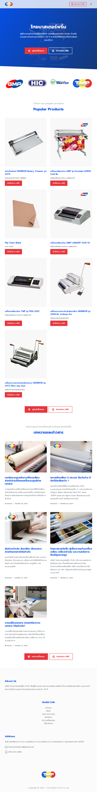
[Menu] (91, 4)
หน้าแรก (48, 707)
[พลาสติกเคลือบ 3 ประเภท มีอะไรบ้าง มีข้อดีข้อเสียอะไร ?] (71, 457)
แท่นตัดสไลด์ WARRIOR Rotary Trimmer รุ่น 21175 (25, 173)
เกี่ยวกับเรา (48, 723)
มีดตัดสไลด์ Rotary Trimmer (15, 178)
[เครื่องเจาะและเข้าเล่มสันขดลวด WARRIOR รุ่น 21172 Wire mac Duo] (26, 354)
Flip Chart (9, 246)
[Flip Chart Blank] (26, 213)
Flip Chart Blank (13, 242)
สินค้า (48, 711)
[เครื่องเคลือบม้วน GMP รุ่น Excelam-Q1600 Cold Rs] (71, 142)
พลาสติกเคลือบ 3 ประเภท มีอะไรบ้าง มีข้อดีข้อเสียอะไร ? (70, 479)
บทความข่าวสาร (48, 714)
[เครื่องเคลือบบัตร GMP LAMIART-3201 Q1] (71, 213)
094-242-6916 (15, 752)
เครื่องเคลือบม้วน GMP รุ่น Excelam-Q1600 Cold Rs (70, 173)
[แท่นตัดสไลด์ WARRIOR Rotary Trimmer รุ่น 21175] (26, 142)
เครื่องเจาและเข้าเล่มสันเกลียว (59, 318)
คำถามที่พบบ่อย (48, 720)
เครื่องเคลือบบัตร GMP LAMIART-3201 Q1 (70, 242)
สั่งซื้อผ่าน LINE (13, 183)
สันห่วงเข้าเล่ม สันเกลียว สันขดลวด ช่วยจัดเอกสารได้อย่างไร (23, 550)
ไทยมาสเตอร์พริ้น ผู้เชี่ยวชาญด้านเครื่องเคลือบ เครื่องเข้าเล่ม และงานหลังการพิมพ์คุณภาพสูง (71, 552)
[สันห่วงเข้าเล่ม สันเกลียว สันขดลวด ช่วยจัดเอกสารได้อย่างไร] (26, 528)
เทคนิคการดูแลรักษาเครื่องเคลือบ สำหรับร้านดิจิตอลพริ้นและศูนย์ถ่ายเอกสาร (23, 480)
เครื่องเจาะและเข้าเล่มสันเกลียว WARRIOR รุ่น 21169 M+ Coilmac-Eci (70, 313)
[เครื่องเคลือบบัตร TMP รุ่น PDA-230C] (26, 282)
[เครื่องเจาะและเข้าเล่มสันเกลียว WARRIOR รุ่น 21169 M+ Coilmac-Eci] (71, 282)
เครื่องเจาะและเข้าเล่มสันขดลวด (15, 390)
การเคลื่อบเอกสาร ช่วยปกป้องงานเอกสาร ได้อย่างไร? (22, 624)
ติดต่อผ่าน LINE (79, 4)
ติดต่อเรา (48, 717)
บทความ (9, 504)
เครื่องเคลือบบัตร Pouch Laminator (63, 246)
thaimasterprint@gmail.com (21, 747)
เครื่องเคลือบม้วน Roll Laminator (62, 178)
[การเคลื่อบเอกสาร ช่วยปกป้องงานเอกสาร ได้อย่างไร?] (26, 602)
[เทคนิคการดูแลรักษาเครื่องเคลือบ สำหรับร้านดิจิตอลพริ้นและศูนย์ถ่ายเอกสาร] (26, 457)
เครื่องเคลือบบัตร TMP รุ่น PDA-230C (22, 311)
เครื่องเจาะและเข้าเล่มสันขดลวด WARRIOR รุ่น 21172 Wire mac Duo (25, 384)
